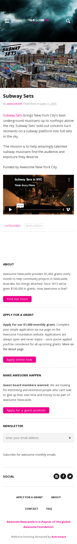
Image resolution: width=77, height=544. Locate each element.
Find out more (17, 299)
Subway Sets (12, 115)
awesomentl (14, 103)
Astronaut (59, 536)
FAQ (49, 508)
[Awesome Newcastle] (38, 21)
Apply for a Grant (29, 497)
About (56, 497)
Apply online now (19, 359)
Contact (31, 508)
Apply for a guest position (26, 410)
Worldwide (34, 226)
